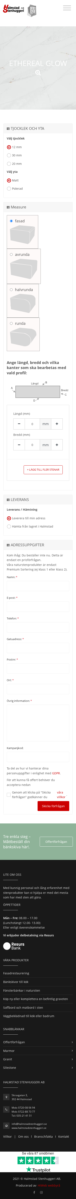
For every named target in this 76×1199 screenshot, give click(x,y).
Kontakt (63, 1137)
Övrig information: (19, 701)
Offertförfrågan (56, 842)
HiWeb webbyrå (49, 1185)
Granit (7, 1059)
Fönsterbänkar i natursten (21, 990)
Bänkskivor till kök (15, 982)
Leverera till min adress (28, 518)
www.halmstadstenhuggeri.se (29, 1128)
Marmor (9, 1051)
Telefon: (13, 618)
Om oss (23, 1137)
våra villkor (61, 794)
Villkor (7, 1137)
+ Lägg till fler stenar (43, 469)
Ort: (10, 680)
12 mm (17, 147)
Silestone (9, 1068)
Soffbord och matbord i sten (23, 1008)
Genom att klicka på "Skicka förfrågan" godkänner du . (39, 794)
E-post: (12, 598)
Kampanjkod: (15, 748)
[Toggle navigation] (67, 8)
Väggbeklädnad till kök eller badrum (28, 1016)
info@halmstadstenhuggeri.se (29, 1124)
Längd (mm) (21, 414)
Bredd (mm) (21, 435)
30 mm (17, 155)
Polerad (17, 189)
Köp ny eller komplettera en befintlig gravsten (35, 999)
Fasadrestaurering (16, 973)
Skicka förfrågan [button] (53, 806)
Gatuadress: (15, 639)
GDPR (56, 773)
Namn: (12, 577)
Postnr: (12, 659)
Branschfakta (43, 1137)
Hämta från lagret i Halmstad (32, 526)
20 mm (17, 164)
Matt (15, 180)
